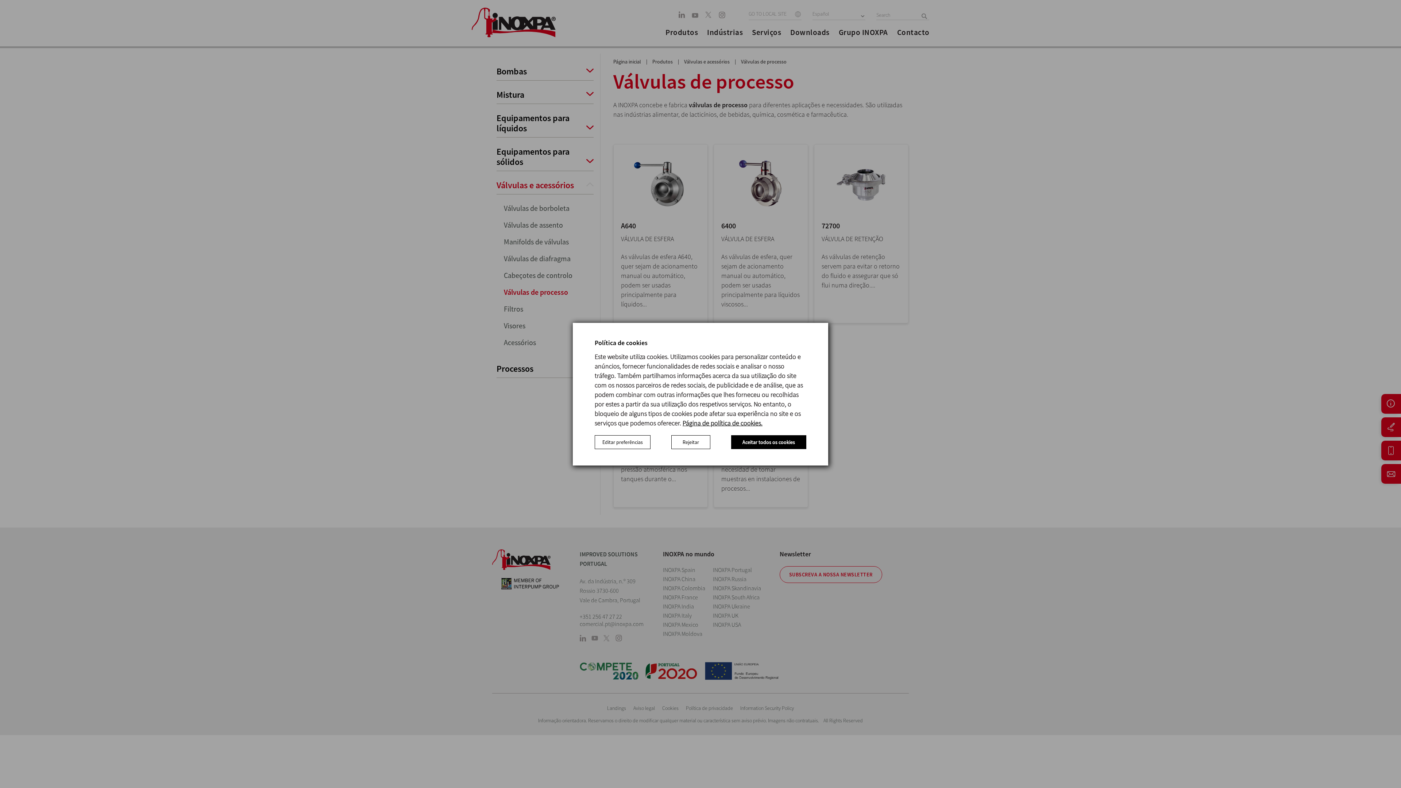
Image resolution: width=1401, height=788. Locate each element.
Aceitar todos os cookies (768, 442)
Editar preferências (622, 442)
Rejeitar (691, 442)
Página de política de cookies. (723, 423)
